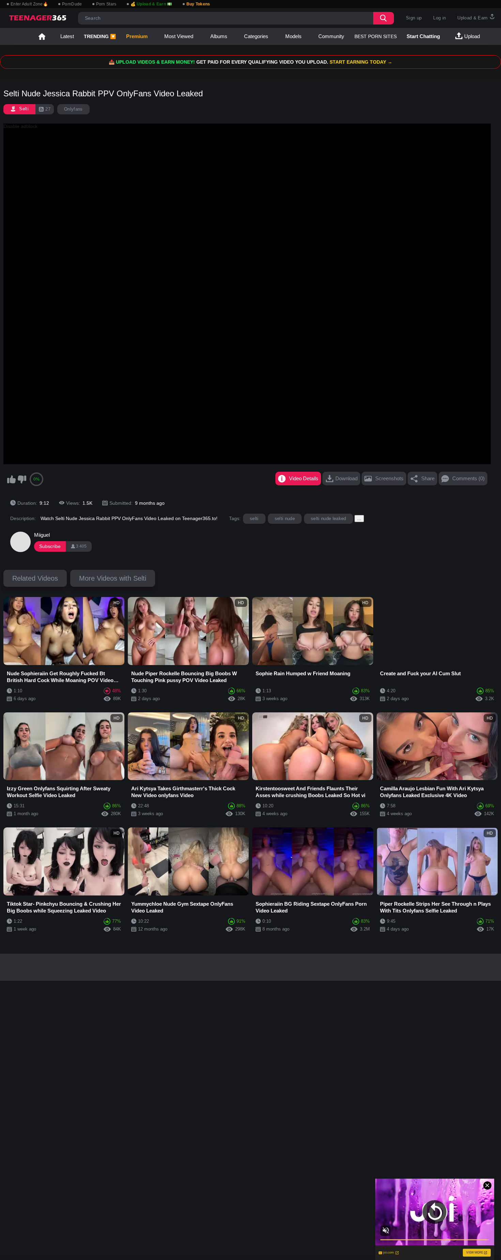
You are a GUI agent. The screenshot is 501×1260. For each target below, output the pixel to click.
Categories (256, 36)
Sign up (414, 17)
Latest (67, 36)
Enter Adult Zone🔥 (29, 4)
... (359, 518)
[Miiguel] (20, 542)
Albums (218, 36)
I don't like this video (21, 479)
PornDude (72, 4)
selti (254, 518)
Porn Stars (106, 4)
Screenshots (389, 478)
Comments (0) (468, 478)
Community (331, 36)
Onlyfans (73, 109)
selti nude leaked (328, 518)
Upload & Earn (473, 17)
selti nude (285, 518)
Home (41, 36)
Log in (439, 17)
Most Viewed (178, 36)
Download (346, 478)
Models (293, 36)
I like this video (11, 479)
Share (428, 478)
